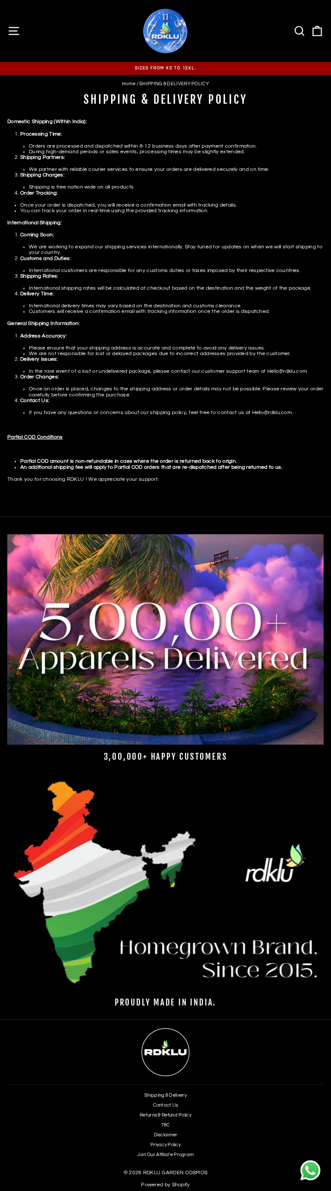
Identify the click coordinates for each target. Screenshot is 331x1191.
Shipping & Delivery (165, 1095)
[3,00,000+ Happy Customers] (165, 639)
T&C (165, 1125)
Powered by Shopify (165, 1185)
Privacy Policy (165, 1144)
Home (128, 83)
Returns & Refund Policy (165, 1115)
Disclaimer (166, 1134)
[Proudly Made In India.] (165, 885)
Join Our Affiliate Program (165, 1154)
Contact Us (165, 1105)
